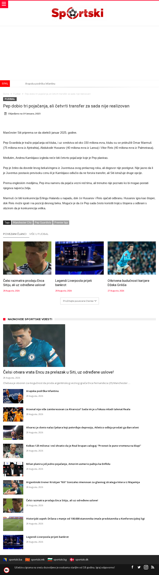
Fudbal (17, 94)
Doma (6, 94)
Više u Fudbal (38, 233)
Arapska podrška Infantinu (40, 83)
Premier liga (61, 222)
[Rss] (153, 567)
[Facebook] (132, 567)
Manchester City (22, 222)
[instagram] (146, 567)
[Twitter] (139, 567)
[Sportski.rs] (79, 4)
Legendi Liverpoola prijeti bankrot (73, 283)
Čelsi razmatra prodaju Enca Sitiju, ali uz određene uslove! (24, 283)
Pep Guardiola (43, 222)
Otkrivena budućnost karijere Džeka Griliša (128, 283)
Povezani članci (14, 233)
